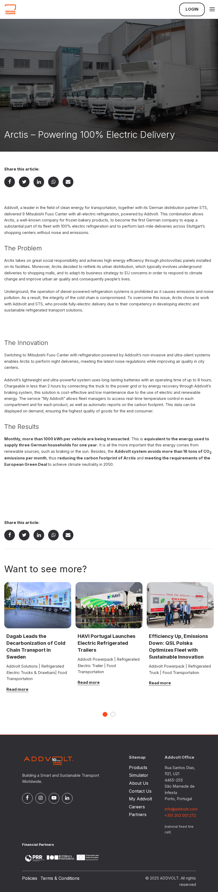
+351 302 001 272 (180, 815)
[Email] (68, 182)
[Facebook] (9, 182)
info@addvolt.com (181, 809)
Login (192, 9)
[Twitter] (24, 182)
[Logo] (30, 9)
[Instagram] (40, 798)
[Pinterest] (54, 798)
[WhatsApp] (54, 182)
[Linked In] (39, 182)
